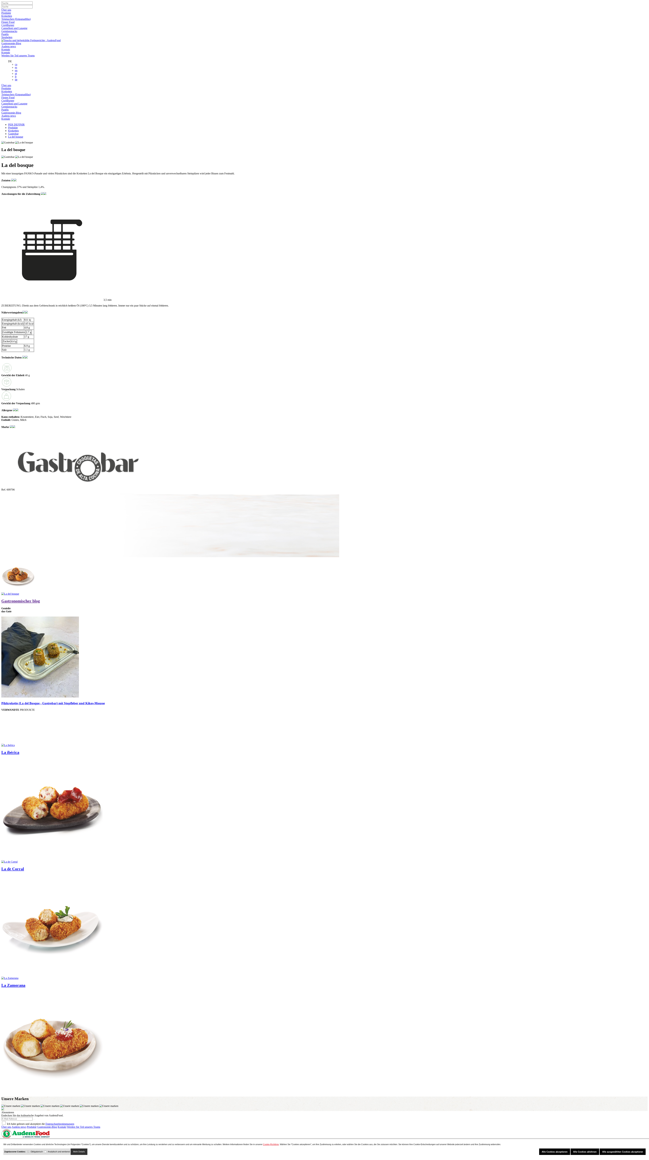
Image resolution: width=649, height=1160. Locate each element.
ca (16, 64)
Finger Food (8, 22)
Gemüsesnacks (9, 31)
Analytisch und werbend (59, 1152)
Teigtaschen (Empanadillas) (16, 19)
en (16, 70)
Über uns (6, 9)
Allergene (7, 410)
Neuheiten (6, 37)
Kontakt (5, 49)
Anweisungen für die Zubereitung (21, 193)
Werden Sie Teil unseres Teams (18, 55)
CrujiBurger (7, 25)
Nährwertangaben (11, 312)
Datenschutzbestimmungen (59, 1123)
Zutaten (6, 180)
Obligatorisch (37, 1152)
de (16, 79)
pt (16, 73)
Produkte (6, 13)
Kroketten (6, 16)
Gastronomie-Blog (11, 43)
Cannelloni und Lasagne (14, 28)
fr (16, 76)
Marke (5, 427)
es (16, 67)
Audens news (8, 46)
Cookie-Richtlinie (271, 1144)
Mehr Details (79, 1152)
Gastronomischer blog (20, 601)
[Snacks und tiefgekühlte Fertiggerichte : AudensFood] (31, 40)
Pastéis (5, 34)
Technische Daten (11, 357)
